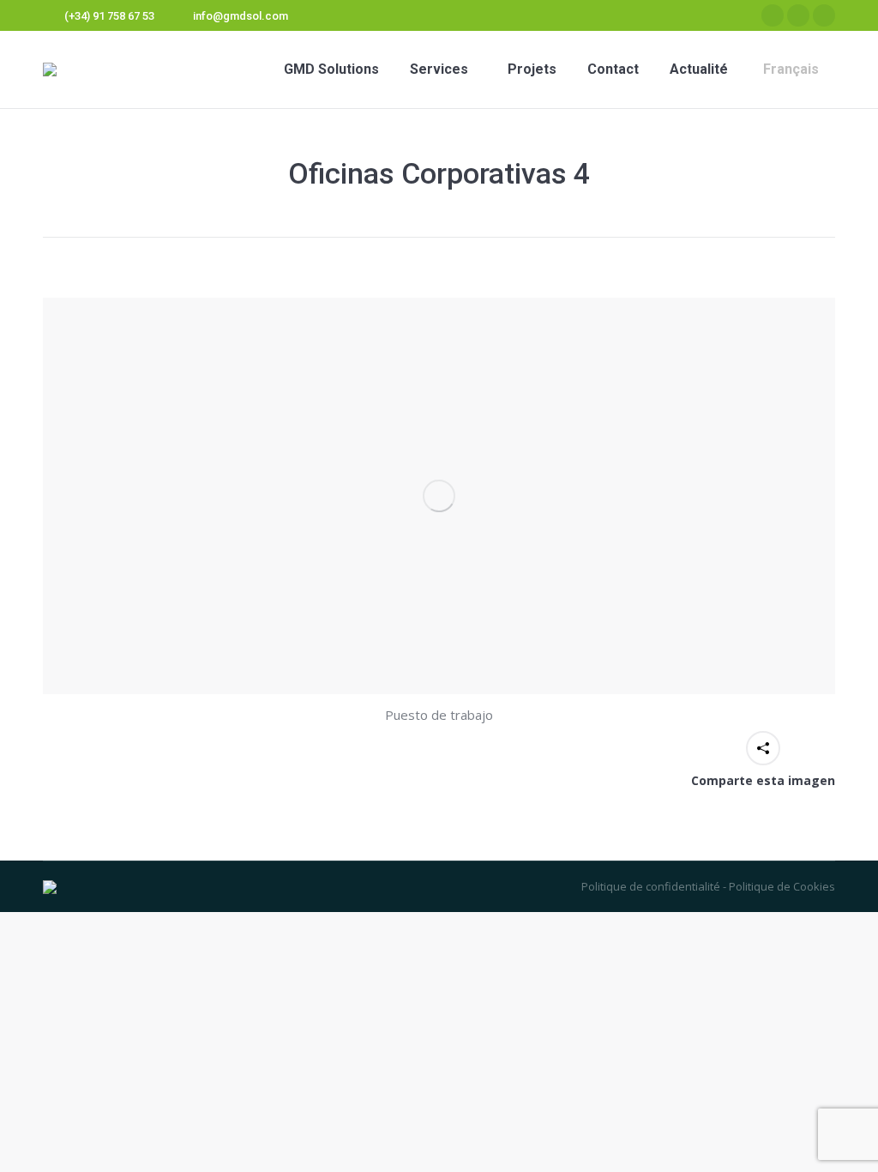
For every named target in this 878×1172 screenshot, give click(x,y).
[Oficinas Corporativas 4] (439, 496)
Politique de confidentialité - (653, 886)
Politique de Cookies (780, 886)
